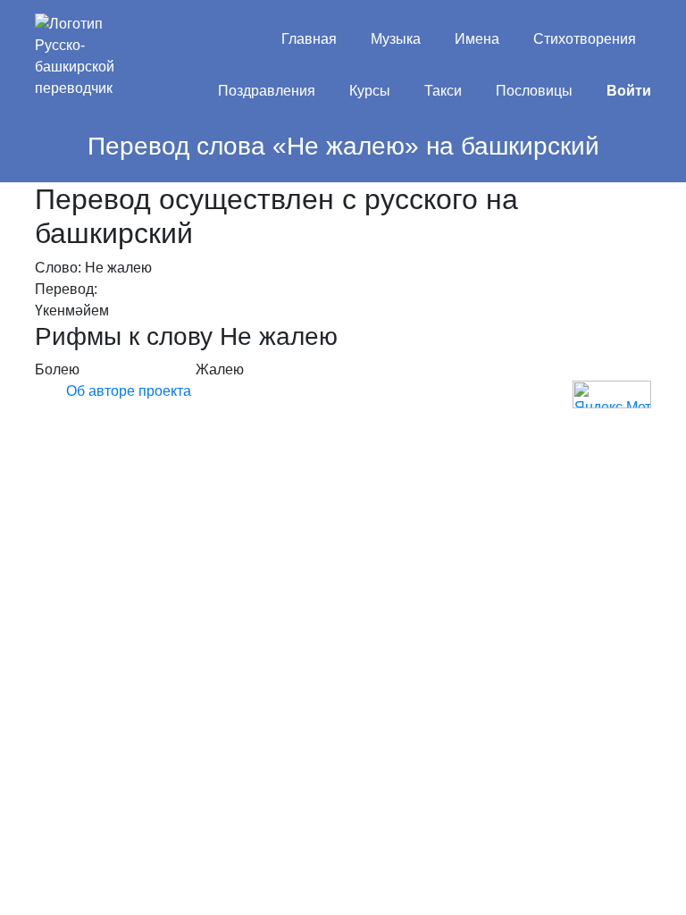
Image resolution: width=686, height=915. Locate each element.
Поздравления (266, 90)
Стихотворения (584, 38)
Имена (477, 38)
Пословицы (534, 90)
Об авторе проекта (128, 391)
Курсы (369, 90)
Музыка (396, 38)
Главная (309, 38)
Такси (443, 90)
